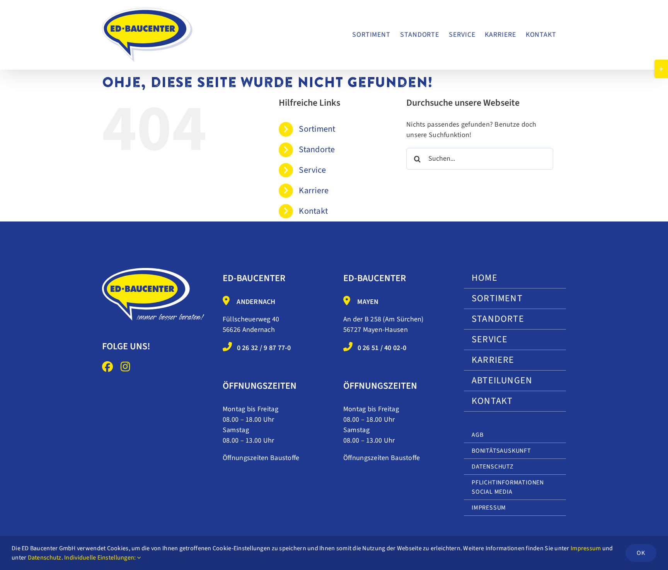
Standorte (317, 149)
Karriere (314, 190)
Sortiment (317, 129)
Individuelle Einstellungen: (100, 557)
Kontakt (313, 211)
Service (312, 170)
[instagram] (125, 366)
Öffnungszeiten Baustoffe (261, 458)
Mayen (367, 302)
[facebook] (107, 366)
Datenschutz (44, 557)
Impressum (586, 548)
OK (641, 553)
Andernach (256, 302)
